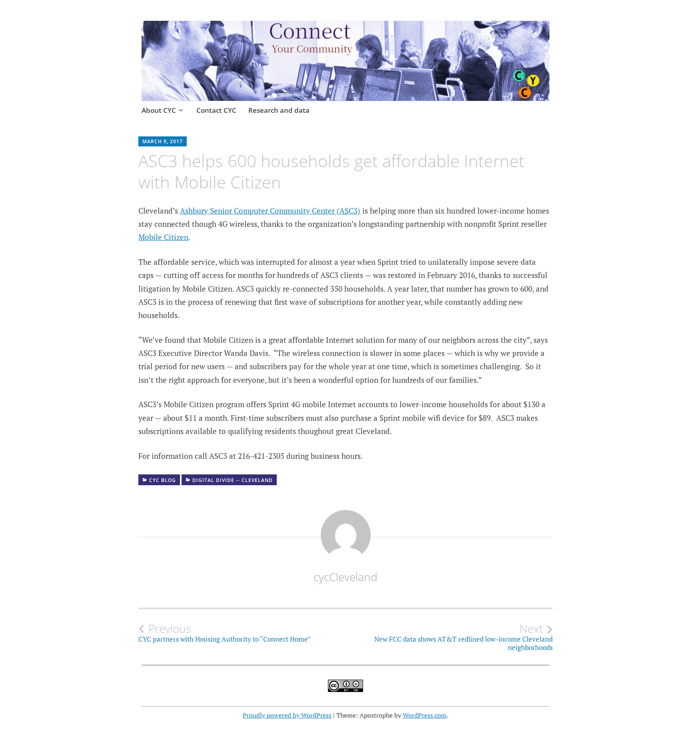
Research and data (279, 110)
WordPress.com (425, 715)
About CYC (159, 110)
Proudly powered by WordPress (287, 715)
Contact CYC (216, 110)
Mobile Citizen (163, 237)
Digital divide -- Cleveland (232, 480)
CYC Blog (162, 480)
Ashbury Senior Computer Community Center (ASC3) (270, 211)
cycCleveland (345, 576)
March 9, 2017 (162, 141)
